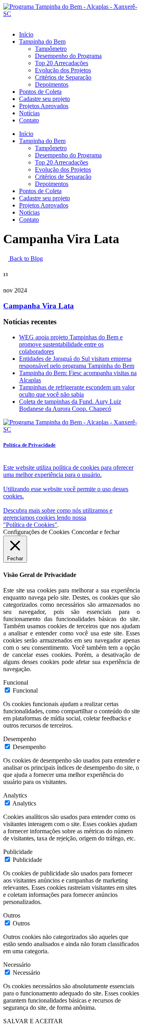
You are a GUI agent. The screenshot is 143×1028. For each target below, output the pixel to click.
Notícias (29, 113)
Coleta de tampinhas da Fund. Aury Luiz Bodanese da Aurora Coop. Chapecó (70, 405)
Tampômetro (51, 48)
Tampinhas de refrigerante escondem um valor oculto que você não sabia (77, 391)
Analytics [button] (15, 795)
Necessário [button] (17, 964)
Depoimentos (51, 84)
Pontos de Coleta (40, 91)
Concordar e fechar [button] (96, 532)
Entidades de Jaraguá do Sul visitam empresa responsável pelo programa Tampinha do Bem (76, 362)
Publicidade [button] (18, 851)
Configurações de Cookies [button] (36, 532)
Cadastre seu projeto (44, 98)
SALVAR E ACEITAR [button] (33, 1021)
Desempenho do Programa (68, 55)
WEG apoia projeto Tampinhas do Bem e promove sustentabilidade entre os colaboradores (71, 344)
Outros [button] (11, 915)
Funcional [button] (15, 682)
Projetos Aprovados (43, 106)
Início (26, 34)
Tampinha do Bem (42, 41)
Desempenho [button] (19, 739)
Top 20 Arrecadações (61, 63)
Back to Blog (25, 258)
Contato (29, 120)
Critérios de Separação (63, 77)
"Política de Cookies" (30, 524)
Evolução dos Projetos (63, 70)
